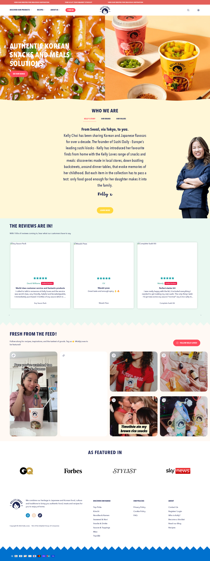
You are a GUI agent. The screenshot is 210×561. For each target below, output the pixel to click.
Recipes (171, 527)
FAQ (135, 515)
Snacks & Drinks (100, 523)
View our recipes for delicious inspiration (110, 2)
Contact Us (173, 507)
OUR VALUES (121, 118)
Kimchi (96, 511)
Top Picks (97, 507)
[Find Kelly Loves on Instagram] (34, 515)
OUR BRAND (105, 118)
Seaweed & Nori (100, 519)
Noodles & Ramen (101, 515)
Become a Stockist (176, 519)
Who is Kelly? (174, 515)
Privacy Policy (139, 507)
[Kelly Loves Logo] (105, 10)
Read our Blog (174, 523)
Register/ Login (175, 511)
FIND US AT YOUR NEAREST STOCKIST (63, 2)
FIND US (70, 10)
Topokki (96, 535)
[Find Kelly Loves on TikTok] (40, 515)
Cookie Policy (139, 511)
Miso (95, 531)
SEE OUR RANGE (19, 73)
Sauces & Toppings (101, 527)
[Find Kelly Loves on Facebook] (28, 515)
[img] (40, 278)
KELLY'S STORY (89, 118)
